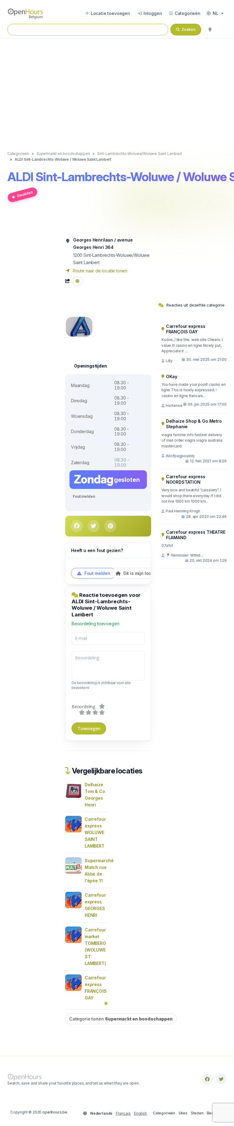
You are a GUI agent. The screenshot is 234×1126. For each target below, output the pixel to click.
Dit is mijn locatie (140, 573)
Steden (197, 1113)
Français (123, 1113)
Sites (183, 1113)
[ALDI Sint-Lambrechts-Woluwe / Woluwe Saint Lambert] (79, 326)
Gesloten (24, 194)
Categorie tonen (121, 1018)
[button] (215, 13)
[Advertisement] (117, 88)
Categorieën (164, 1113)
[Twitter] (221, 1079)
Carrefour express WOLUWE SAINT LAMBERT (95, 832)
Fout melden (84, 496)
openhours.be (54, 1112)
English (140, 1113)
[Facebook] (207, 1079)
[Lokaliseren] (210, 29)
